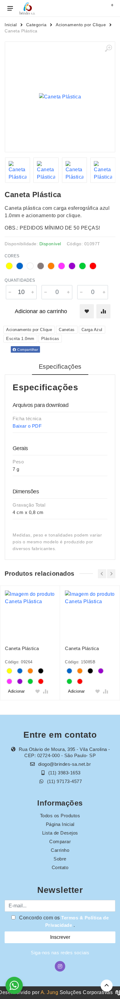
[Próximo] (111, 573)
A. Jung (49, 992)
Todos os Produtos (60, 815)
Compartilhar (27, 349)
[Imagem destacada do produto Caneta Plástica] (60, 97)
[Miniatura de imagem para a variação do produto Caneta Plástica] (17, 170)
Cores (12, 256)
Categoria (36, 24)
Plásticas (50, 338)
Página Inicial (60, 824)
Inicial (11, 24)
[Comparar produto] (103, 311)
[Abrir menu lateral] (10, 8)
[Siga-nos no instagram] (60, 966)
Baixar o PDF (27, 426)
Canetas (67, 329)
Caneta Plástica (22, 648)
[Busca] (96, 8)
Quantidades (20, 280)
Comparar (60, 841)
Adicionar (16, 691)
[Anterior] (102, 573)
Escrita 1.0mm (20, 338)
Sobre (60, 858)
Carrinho (60, 850)
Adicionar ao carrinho (41, 311)
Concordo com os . (63, 921)
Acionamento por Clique (81, 24)
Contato (60, 867)
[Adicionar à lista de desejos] (87, 311)
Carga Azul (92, 329)
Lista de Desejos (60, 832)
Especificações (60, 366)
